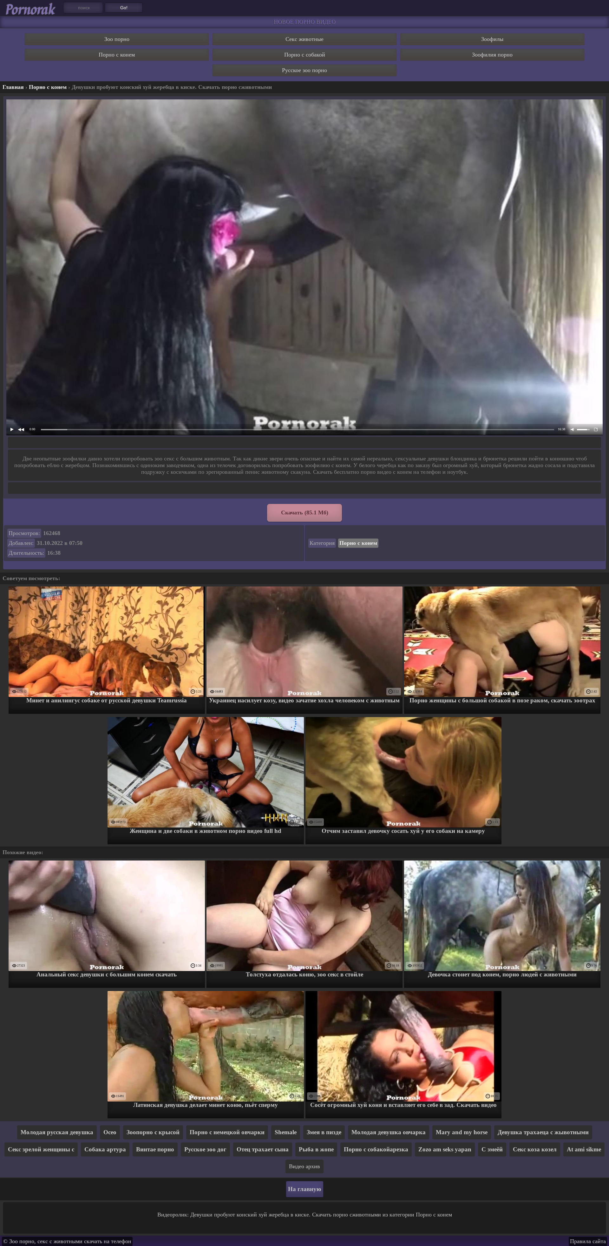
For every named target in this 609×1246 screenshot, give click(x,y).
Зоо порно (116, 39)
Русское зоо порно (304, 70)
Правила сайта (588, 1241)
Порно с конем (117, 54)
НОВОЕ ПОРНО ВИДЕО (305, 22)
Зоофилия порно (492, 54)
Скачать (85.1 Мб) (304, 512)
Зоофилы (492, 39)
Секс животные (304, 39)
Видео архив (304, 1166)
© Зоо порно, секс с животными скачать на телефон (67, 1241)
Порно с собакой (304, 54)
